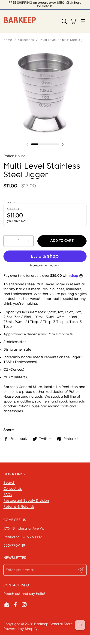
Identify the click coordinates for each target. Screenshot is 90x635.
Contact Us (12, 488)
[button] (65, 21)
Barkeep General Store (53, 624)
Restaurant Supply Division (26, 500)
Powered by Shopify (20, 629)
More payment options (45, 265)
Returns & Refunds (18, 506)
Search (9, 482)
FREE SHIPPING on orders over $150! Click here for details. (45, 4)
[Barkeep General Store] (19, 21)
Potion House (14, 156)
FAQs (7, 494)
